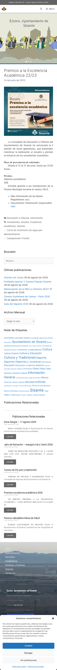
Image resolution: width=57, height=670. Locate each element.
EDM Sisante (46, 362)
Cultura (47, 349)
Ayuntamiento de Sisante (29, 341)
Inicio (8, 549)
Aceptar (28, 645)
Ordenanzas (8, 386)
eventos (40, 365)
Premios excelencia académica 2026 (23, 492)
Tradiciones (15, 395)
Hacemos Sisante (12, 373)
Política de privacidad (36, 666)
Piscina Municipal (25, 386)
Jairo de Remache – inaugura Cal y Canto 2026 (28, 444)
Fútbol (36, 368)
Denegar (28, 653)
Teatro (7, 395)
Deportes (9, 361)
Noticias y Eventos (15, 565)
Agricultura (7, 342)
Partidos (15, 386)
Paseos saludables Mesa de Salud (22, 518)
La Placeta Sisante (22, 378)
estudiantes (13, 222)
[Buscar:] (28, 260)
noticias (40, 381)
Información (36, 218)
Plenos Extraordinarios (41, 386)
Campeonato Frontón (18, 238)
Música (44, 377)
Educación (9, 365)
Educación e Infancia (18, 218)
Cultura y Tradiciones (20, 357)
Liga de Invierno (35, 378)
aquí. (27, 199)
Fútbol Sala (45, 368)
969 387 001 (19, 2)
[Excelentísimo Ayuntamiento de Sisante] (4, 9)
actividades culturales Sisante (17, 338)
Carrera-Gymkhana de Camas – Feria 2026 (27, 296)
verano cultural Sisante (36, 395)
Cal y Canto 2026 (35, 346)
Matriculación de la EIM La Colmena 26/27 (26, 289)
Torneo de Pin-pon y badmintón (20, 470)
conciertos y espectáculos (29, 349)
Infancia (23, 373)
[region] (28, 38)
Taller (46, 391)
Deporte (41, 357)
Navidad (29, 382)
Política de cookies (19, 666)
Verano (23, 395)
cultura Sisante (11, 353)
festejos (20, 369)
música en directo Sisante (14, 382)
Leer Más (10, 437)
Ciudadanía (11, 561)
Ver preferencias (28, 660)
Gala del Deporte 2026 (16, 304)
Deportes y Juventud (28, 361)
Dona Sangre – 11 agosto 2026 (20, 422)
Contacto (10, 573)
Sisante (21, 226)
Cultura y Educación (30, 353)
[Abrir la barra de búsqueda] (41, 9)
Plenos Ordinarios (11, 391)
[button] (53, 618)
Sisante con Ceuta (13, 277)
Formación (27, 369)
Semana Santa (24, 391)
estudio (25, 222)
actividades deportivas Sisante (41, 338)
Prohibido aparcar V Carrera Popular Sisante (27, 281)
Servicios (10, 557)
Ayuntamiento (12, 553)
